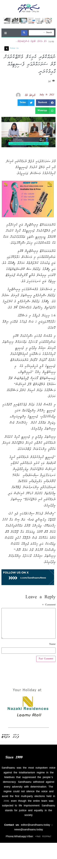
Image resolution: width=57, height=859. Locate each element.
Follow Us (14, 48)
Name (52, 644)
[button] (5, 32)
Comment (49, 605)
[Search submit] (24, 32)
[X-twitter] (6, 48)
